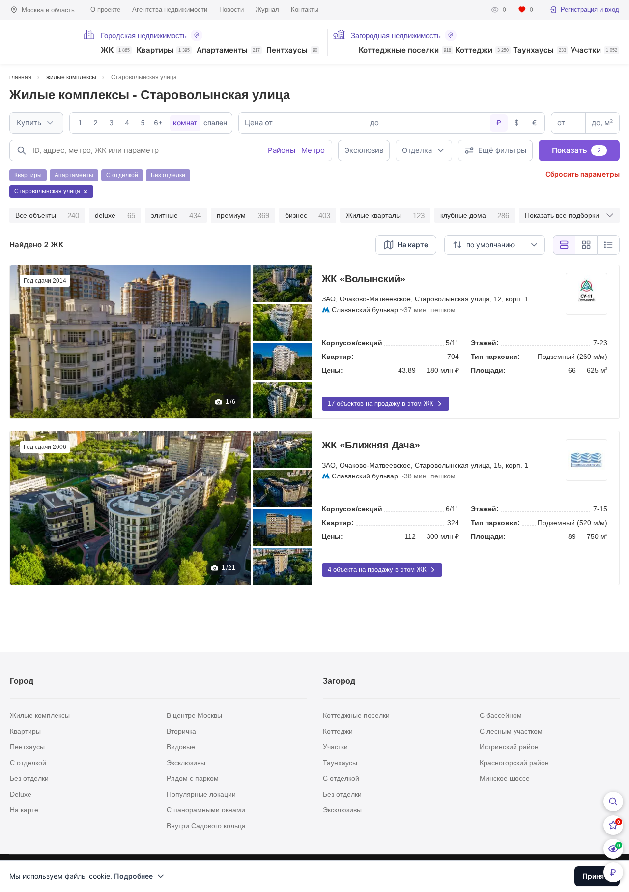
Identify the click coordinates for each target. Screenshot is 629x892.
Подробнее (133, 876)
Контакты (304, 9)
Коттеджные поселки (405, 50)
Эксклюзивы (186, 763)
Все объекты (47, 215)
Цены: (332, 370)
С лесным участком (511, 731)
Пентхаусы (291, 50)
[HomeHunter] (35, 38)
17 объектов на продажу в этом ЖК (380, 403)
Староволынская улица (452, 299)
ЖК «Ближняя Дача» (371, 445)
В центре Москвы (194, 715)
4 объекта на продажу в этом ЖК (377, 569)
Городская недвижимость (144, 35)
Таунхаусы (539, 50)
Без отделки (29, 778)
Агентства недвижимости (169, 9)
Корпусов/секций (352, 343)
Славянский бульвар (365, 310)
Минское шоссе (505, 778)
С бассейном (501, 715)
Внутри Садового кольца (206, 826)
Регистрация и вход (590, 9)
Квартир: (338, 356)
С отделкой (28, 763)
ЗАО (329, 299)
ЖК (115, 50)
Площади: (488, 370)
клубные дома (474, 215)
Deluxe (20, 794)
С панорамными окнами (206, 810)
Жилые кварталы (385, 215)
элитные (176, 215)
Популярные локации (201, 794)
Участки (594, 50)
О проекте (105, 9)
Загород (339, 681)
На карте (24, 810)
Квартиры (163, 50)
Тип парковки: (495, 356)
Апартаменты (228, 50)
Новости (231, 9)
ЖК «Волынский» (363, 278)
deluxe (115, 215)
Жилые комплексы (40, 715)
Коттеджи (482, 50)
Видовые (181, 747)
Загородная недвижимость (396, 35)
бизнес (307, 215)
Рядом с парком (193, 778)
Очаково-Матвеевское (375, 299)
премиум (243, 215)
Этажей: (485, 343)
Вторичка (181, 731)
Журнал (267, 9)
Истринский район (509, 747)
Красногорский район (514, 763)
